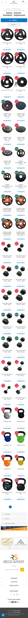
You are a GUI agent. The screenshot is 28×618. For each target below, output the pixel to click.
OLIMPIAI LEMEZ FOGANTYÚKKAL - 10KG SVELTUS (20, 210)
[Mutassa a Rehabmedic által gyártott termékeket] (21, 542)
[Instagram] (17, 594)
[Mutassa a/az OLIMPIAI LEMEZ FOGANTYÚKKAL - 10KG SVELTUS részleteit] (20, 200)
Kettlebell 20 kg (21, 421)
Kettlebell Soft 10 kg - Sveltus (7, 493)
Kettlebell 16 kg (7, 445)
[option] (7, 542)
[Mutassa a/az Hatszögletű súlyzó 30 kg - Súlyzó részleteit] (7, 271)
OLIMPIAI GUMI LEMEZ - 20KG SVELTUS (21, 115)
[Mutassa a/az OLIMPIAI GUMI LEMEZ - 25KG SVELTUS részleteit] (7, 105)
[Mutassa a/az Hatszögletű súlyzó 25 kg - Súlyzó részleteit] (7, 295)
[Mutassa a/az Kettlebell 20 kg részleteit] (20, 413)
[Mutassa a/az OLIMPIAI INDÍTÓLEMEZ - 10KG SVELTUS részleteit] (20, 153)
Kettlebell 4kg (20, 469)
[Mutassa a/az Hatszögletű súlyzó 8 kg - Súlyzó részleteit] (7, 366)
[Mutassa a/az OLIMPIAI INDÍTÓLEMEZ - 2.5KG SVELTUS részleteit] (20, 176)
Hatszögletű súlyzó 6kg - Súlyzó (21, 375)
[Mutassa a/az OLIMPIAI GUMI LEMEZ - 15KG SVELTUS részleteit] (7, 129)
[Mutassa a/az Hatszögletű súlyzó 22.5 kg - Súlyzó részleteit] (20, 295)
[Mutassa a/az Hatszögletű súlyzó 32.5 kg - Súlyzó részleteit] (20, 247)
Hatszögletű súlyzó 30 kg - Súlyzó (7, 280)
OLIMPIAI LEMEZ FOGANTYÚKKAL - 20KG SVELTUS (7, 210)
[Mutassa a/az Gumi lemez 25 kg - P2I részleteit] (7, 34)
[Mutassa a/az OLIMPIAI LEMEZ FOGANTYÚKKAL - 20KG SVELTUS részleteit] (7, 200)
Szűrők (14, 20)
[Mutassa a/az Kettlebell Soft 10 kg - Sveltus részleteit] (7, 484)
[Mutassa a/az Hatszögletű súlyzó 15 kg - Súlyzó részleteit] (7, 342)
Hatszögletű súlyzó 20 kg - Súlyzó (7, 327)
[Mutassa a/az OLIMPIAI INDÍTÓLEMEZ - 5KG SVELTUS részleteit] (7, 176)
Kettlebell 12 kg (21, 445)
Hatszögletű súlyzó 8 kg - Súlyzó (7, 375)
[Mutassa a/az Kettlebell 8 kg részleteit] (7, 460)
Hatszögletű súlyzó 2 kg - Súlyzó (20, 398)
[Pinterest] (11, 594)
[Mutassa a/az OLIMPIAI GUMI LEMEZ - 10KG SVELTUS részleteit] (20, 129)
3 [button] (10, 548)
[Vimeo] (14, 594)
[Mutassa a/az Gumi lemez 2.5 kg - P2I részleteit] (20, 82)
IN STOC (3, 101)
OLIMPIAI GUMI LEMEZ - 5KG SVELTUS (7, 163)
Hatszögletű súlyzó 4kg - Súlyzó (7, 398)
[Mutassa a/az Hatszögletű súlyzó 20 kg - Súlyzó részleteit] (7, 318)
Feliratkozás (22, 569)
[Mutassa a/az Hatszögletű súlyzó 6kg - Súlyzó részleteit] (20, 366)
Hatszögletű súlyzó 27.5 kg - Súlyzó (21, 280)
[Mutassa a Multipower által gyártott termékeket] (7, 542)
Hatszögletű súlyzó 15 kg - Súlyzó (7, 351)
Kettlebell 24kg (7, 421)
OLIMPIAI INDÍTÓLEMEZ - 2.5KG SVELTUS (20, 186)
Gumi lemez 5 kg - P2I (7, 90)
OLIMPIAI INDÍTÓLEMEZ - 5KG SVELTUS (7, 186)
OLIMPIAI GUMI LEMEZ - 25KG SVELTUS (7, 115)
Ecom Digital (17, 612)
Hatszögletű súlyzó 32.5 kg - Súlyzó (21, 256)
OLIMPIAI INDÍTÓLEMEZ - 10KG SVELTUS (20, 163)
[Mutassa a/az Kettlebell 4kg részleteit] (20, 460)
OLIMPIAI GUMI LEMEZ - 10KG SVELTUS (21, 139)
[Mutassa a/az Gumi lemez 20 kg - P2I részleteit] (20, 34)
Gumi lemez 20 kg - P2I (21, 43)
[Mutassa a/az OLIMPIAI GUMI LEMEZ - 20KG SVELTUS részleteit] (20, 105)
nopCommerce (17, 610)
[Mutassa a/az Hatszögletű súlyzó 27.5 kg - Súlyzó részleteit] (20, 271)
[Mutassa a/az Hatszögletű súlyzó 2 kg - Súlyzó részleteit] (20, 389)
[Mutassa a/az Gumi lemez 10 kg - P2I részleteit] (20, 58)
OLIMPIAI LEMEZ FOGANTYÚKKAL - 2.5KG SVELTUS (20, 234)
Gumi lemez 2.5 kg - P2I (21, 90)
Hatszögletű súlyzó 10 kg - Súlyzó (21, 327)
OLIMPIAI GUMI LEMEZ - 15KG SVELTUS (7, 139)
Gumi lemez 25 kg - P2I (7, 43)
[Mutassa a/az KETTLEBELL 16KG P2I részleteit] (20, 484)
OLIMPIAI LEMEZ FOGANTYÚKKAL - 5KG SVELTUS (7, 234)
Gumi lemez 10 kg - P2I (21, 67)
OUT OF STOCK (3, 30)
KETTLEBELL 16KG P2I (21, 493)
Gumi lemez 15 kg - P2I (7, 67)
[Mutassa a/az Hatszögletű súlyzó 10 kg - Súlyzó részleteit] (20, 318)
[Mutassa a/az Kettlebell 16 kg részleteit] (7, 437)
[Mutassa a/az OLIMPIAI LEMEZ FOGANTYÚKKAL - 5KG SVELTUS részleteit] (7, 224)
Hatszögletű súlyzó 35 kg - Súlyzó (7, 256)
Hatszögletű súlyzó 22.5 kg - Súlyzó (21, 304)
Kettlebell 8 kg (7, 469)
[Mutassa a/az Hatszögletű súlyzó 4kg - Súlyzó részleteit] (7, 389)
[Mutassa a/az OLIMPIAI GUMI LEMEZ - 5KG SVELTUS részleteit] (7, 153)
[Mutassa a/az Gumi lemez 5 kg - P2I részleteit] (7, 82)
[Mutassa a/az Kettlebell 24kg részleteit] (7, 413)
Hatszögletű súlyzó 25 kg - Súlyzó (7, 304)
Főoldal (8, 9)
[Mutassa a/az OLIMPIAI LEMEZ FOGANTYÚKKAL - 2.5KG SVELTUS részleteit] (20, 224)
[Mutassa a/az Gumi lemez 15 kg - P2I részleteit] (7, 58)
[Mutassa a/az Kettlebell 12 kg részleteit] (20, 437)
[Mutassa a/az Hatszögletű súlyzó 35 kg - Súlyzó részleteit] (7, 247)
